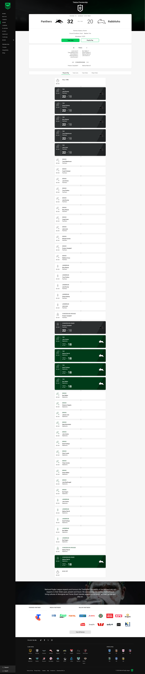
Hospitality (5, 50)
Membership (5, 44)
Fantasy (5, 34)
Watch (4, 16)
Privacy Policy (37, 670)
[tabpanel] (80, 328)
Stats (4, 31)
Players (5, 28)
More (4, 40)
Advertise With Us (61, 670)
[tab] (65, 73)
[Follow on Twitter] (48, 640)
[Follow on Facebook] (44, 640)
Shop (3, 53)
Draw (4, 22)
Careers (44, 670)
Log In (6, 671)
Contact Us (52, 670)
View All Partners (80, 632)
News (4, 13)
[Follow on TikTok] (40, 640)
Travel (4, 19)
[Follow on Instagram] (52, 640)
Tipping (5, 37)
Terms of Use (30, 670)
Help (48, 670)
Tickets (4, 47)
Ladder (4, 25)
